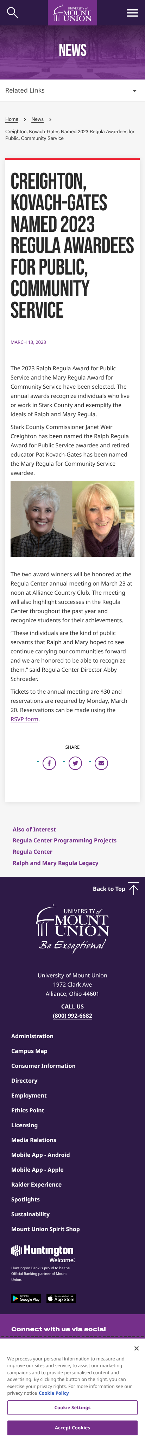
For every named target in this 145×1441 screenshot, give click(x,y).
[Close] (136, 1348)
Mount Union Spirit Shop (45, 1229)
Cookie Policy (54, 1393)
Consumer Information (43, 1066)
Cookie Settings (73, 1407)
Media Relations (33, 1140)
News (37, 119)
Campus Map (29, 1051)
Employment (29, 1095)
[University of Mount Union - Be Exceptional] (72, 929)
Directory (24, 1080)
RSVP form (24, 719)
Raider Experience (36, 1184)
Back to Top (109, 889)
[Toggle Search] (12, 12)
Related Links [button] (25, 90)
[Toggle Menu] (132, 12)
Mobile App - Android (40, 1155)
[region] (72, 1390)
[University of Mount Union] (72, 12)
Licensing (24, 1125)
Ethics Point (27, 1110)
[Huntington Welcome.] (43, 1254)
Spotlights (25, 1199)
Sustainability (30, 1214)
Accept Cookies (72, 1427)
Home (11, 119)
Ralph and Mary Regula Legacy (56, 863)
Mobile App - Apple (37, 1170)
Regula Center (32, 851)
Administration (32, 1036)
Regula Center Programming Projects (64, 840)
